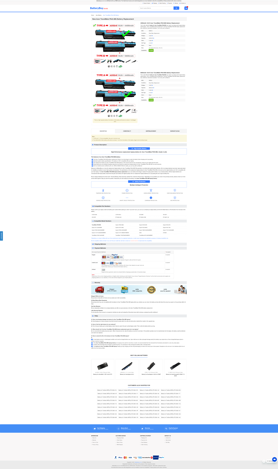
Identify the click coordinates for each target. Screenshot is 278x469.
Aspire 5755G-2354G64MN (121, 230)
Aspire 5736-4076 (166, 225)
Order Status (119, 440)
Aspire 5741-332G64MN (97, 227)
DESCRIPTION (103, 131)
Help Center (168, 440)
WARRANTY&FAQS (174, 131)
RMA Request (120, 444)
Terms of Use (95, 442)
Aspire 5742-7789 (166, 227)
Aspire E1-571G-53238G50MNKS (99, 232)
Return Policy (119, 442)
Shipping (155, 3)
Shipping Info (144, 438)
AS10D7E (94, 217)
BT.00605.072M (142, 217)
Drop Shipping (144, 442)
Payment (170, 3)
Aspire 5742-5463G (143, 227)
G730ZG (165, 232)
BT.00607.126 (166, 217)
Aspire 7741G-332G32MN (168, 230)
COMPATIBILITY (127, 131)
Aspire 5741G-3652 (120, 227)
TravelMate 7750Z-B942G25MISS (123, 235)
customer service (134, 240)
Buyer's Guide (147, 3)
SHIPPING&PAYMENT (151, 131)
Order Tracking (162, 3)
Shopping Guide (120, 438)
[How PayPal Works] (159, 458)
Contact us (183, 3)
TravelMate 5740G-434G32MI (98, 235)
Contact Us (167, 438)
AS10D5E (141, 214)
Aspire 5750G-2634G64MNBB (98, 230)
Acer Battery (98, 15)
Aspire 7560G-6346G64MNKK (145, 230)
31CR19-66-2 (118, 214)
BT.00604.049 (118, 217)
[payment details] (132, 279)
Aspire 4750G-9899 (120, 225)
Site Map (167, 442)
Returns (176, 3)
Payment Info (144, 440)
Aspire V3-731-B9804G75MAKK (122, 232)
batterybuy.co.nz (138, 462)
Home (92, 15)
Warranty (94, 440)
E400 (140, 232)
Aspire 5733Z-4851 (143, 225)
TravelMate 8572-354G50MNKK (146, 235)
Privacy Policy (95, 444)
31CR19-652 (94, 214)
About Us (94, 438)
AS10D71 (165, 214)
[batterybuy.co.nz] (101, 9)
